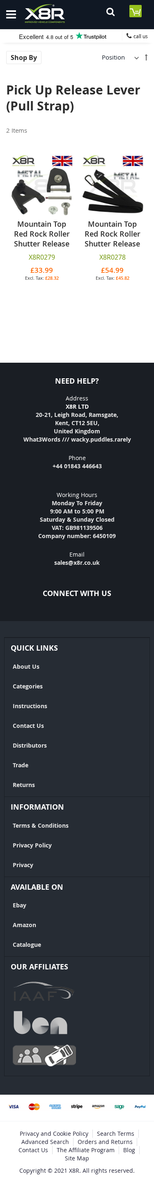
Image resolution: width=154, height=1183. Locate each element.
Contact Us (28, 726)
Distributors (30, 745)
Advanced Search (45, 1142)
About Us (26, 666)
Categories (28, 686)
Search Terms (115, 1133)
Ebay (19, 905)
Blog (129, 1150)
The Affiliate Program (86, 1150)
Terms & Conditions (41, 825)
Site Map (77, 1158)
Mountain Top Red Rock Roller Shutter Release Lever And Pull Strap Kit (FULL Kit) (112, 248)
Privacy (23, 865)
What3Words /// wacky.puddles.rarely (77, 439)
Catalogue (27, 944)
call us (140, 36)
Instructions (30, 706)
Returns (24, 785)
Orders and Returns (105, 1142)
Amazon (24, 925)
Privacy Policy (32, 845)
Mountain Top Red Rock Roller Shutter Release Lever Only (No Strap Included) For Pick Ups (42, 248)
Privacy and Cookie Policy (54, 1133)
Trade (20, 765)
